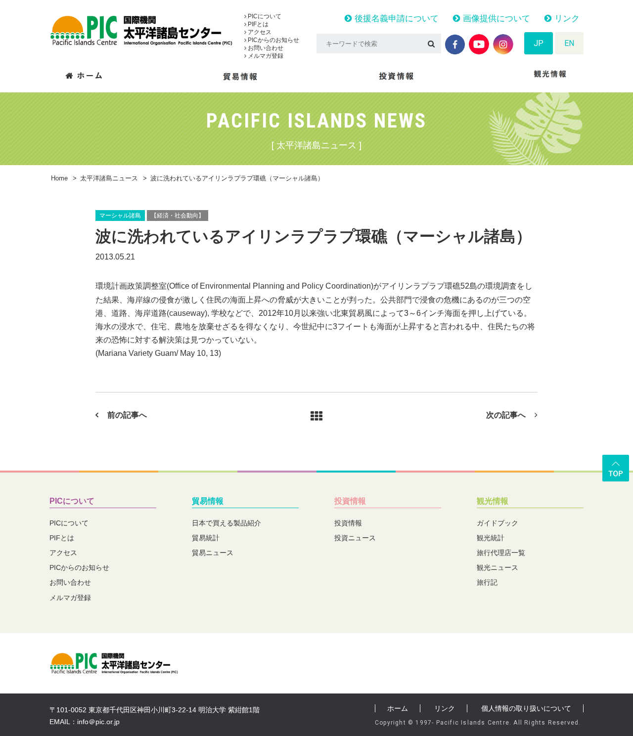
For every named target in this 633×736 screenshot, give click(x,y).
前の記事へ (127, 415)
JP (538, 43)
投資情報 (350, 501)
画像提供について (495, 18)
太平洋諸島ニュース (109, 178)
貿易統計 (206, 538)
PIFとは (257, 24)
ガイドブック (497, 523)
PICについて (263, 16)
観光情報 (492, 501)
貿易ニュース (212, 553)
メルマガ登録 (264, 55)
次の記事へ (506, 415)
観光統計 (490, 538)
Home (59, 178)
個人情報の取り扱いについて (526, 708)
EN (569, 43)
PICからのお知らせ (272, 40)
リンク (566, 18)
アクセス (258, 32)
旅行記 (487, 582)
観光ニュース (497, 567)
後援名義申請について (395, 18)
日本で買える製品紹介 (226, 523)
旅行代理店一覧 (501, 553)
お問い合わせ (264, 47)
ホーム (397, 708)
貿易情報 (208, 501)
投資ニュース (355, 538)
